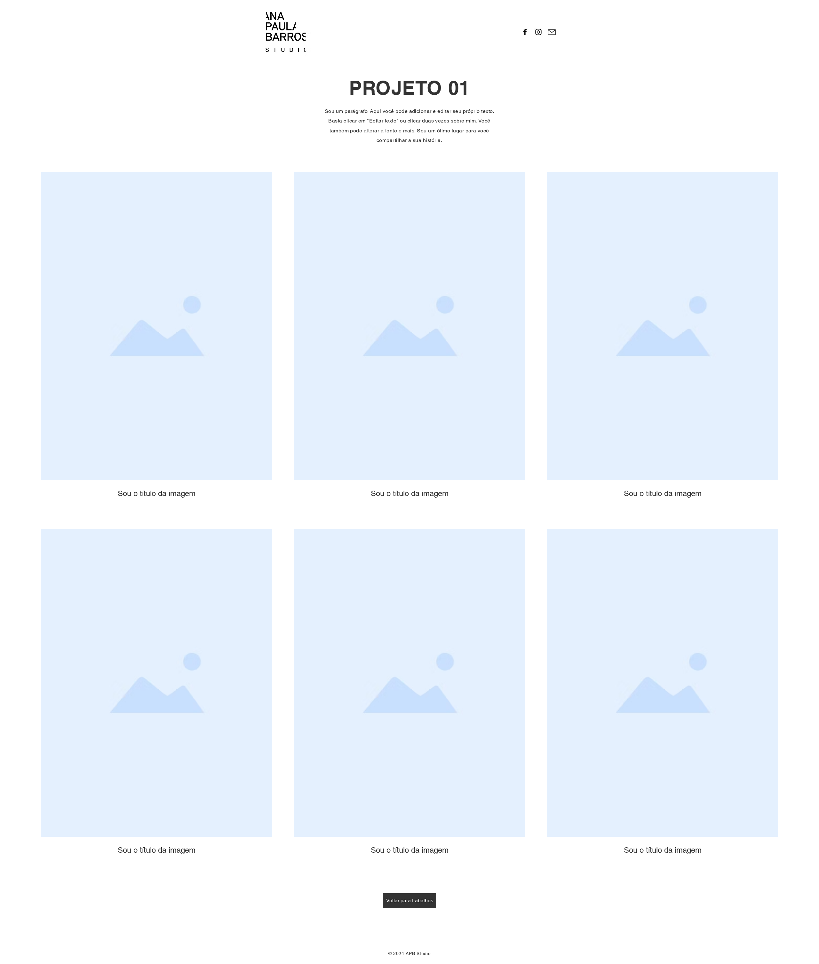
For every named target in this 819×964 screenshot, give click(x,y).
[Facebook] (525, 32)
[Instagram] (538, 32)
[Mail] (551, 32)
